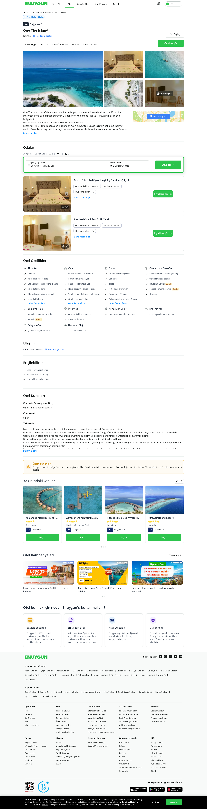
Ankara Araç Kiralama (128, 714)
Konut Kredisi (30, 749)
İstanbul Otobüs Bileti (97, 710)
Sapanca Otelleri (147, 675)
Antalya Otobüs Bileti (96, 728)
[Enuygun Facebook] (160, 657)
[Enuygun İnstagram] (165, 657)
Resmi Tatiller (156, 756)
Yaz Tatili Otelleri (49, 696)
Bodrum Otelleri (63, 718)
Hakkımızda (124, 742)
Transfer (155, 706)
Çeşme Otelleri (47, 670)
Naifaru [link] (48, 12)
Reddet (45, 804)
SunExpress (30, 718)
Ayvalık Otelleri (68, 675)
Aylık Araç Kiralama (127, 725)
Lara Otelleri (30, 679)
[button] (103, 79)
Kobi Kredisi (30, 756)
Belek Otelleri (83, 675)
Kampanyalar (156, 746)
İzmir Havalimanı (158, 721)
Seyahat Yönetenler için (98, 746)
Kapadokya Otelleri (33, 675)
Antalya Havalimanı (159, 718)
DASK (58, 763)
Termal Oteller (46, 692)
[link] (24, 12)
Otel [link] (30, 12)
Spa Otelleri (109, 692)
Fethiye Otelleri (62, 728)
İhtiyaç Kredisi (31, 742)
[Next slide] (66, 194)
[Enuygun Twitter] (170, 657)
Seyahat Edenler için (96, 742)
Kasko (59, 742)
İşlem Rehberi (157, 753)
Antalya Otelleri (62, 714)
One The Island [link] (60, 12)
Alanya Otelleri (31, 670)
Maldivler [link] (38, 12)
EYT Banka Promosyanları (35, 746)
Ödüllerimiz (124, 763)
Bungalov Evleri (145, 692)
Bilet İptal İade (157, 760)
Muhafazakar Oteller (92, 692)
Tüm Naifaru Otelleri (35, 17)
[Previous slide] (28, 194)
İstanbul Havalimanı (159, 714)
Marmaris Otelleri (63, 725)
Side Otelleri (78, 670)
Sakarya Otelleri (155, 670)
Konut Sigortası (62, 760)
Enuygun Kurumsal (96, 738)
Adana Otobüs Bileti (96, 725)
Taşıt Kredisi (30, 753)
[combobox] (68, 165)
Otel (58, 706)
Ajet (26, 721)
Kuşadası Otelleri (100, 675)
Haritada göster (160, 116)
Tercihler (155, 802)
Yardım (154, 749)
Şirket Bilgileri (125, 749)
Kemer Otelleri (63, 670)
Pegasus (28, 714)
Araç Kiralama (125, 706)
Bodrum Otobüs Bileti (97, 721)
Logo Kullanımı (125, 760)
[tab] (31, 44)
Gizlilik (153, 771)
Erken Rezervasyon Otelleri (67, 692)
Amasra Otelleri (51, 675)
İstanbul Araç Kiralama (129, 710)
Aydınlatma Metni (158, 763)
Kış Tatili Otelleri (31, 696)
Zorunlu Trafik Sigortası (66, 746)
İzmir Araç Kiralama (127, 718)
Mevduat (28, 763)
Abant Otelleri (171, 670)
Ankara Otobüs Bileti (96, 714)
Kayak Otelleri (161, 692)
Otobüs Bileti (94, 706)
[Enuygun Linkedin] (175, 657)
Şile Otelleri (116, 675)
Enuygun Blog (156, 742)
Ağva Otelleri (138, 670)
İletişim (122, 746)
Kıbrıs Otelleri (107, 670)
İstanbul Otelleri (63, 710)
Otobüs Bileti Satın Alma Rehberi (101, 732)
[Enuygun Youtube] (180, 657)
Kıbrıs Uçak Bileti (32, 725)
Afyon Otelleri (164, 675)
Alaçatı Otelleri (130, 675)
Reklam (122, 753)
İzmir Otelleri (61, 721)
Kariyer (122, 756)
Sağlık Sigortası (62, 753)
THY (26, 710)
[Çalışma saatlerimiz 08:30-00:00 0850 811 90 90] (158, 2)
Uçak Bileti (30, 706)
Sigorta (59, 738)
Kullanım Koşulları (158, 767)
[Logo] (36, 4)
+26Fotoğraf (166, 93)
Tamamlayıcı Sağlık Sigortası (68, 756)
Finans (28, 738)
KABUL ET (174, 802)
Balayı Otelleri (30, 692)
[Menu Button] (127, 4)
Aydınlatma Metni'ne (129, 802)
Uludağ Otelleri (123, 670)
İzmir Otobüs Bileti (95, 718)
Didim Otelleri (92, 670)
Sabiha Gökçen (157, 710)
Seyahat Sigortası (63, 749)
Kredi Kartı (29, 760)
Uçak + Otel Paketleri (65, 732)
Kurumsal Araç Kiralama (129, 728)
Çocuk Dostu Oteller (126, 692)
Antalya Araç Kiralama (128, 721)
